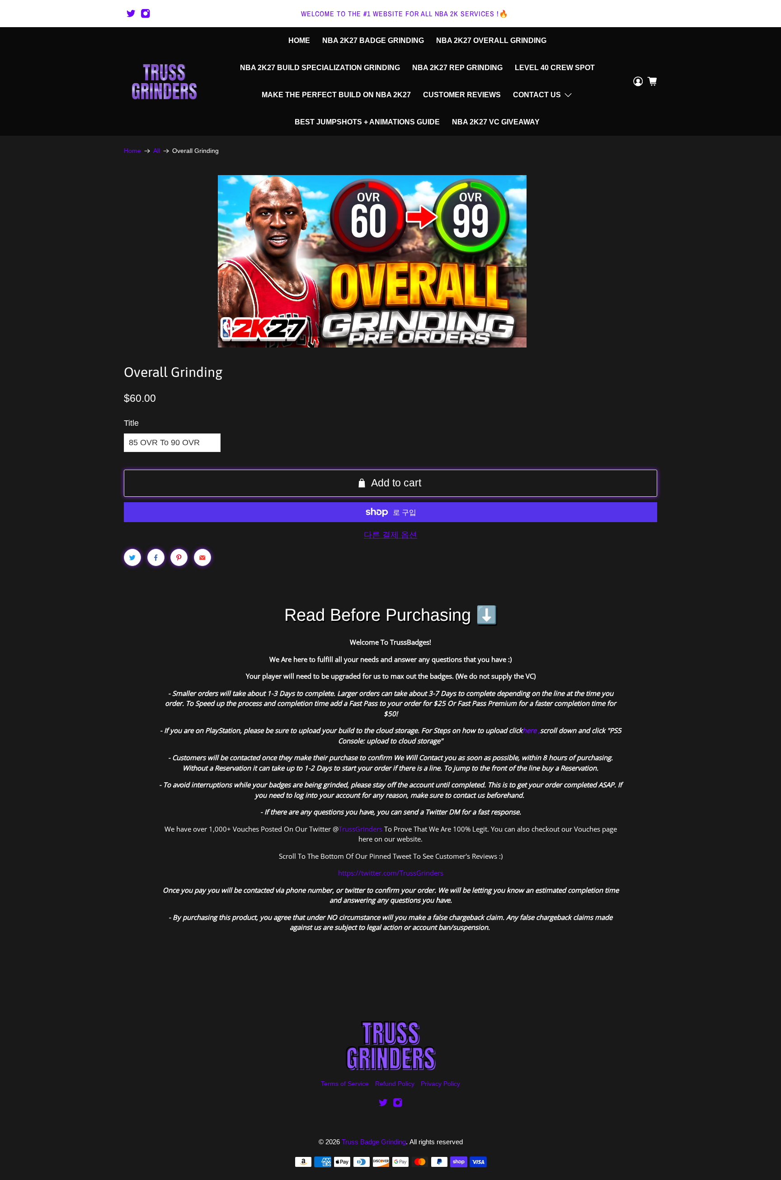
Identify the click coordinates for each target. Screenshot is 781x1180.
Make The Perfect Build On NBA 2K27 (336, 95)
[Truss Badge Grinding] (164, 81)
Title (131, 423)
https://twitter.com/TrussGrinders (390, 872)
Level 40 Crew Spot (555, 67)
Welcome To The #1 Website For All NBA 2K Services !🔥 (404, 14)
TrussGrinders (360, 828)
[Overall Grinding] (372, 261)
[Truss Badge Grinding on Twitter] (131, 14)
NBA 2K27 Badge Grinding (373, 40)
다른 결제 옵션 (390, 534)
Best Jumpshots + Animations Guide (367, 122)
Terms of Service (345, 1083)
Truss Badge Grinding (374, 1142)
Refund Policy (394, 1083)
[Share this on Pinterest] (179, 557)
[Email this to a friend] (202, 557)
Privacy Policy (440, 1083)
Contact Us (537, 95)
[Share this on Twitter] (132, 557)
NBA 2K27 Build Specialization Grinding (320, 67)
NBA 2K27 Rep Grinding (457, 67)
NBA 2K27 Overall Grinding (491, 40)
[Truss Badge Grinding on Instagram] (146, 14)
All (156, 151)
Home (299, 40)
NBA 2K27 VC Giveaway (496, 122)
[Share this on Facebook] (156, 557)
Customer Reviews (462, 95)
